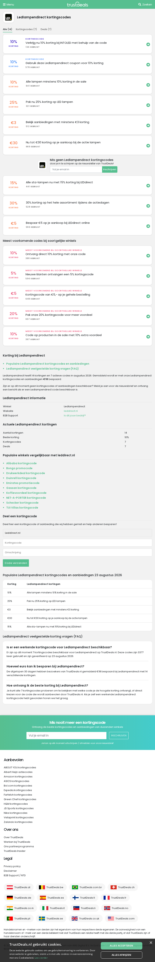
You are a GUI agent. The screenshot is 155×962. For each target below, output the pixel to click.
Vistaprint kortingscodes (19, 817)
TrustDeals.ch (126, 887)
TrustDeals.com (125, 918)
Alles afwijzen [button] (121, 955)
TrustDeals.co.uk (89, 918)
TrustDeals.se (54, 918)
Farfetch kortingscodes (18, 795)
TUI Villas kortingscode (22, 507)
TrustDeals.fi (87, 898)
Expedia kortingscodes (18, 790)
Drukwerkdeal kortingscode (25, 473)
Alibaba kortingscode (21, 463)
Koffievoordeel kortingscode (26, 493)
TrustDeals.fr (118, 898)
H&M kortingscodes (16, 804)
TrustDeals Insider (15, 851)
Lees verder (41, 957)
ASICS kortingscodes (16, 781)
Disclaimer (10, 871)
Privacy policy (12, 866)
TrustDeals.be (54, 887)
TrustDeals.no (120, 908)
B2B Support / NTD (15, 875)
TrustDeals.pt (22, 918)
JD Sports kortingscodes (19, 808)
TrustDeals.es (55, 898)
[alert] (77, 950)
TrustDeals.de (22, 898)
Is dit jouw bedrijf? (75, 415)
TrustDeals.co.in (24, 908)
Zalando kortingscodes (18, 822)
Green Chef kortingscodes (20, 799)
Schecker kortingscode (22, 503)
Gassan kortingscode (21, 488)
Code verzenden (16, 563)
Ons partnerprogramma (19, 846)
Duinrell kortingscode (21, 478)
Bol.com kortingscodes (18, 785)
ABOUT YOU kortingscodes (20, 767)
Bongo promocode (19, 468)
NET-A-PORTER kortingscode (26, 498)
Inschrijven (109, 169)
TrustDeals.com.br (91, 887)
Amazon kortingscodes (18, 776)
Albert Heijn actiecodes (18, 772)
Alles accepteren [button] (121, 945)
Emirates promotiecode (23, 483)
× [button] (150, 942)
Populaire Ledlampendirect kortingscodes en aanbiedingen (47, 364)
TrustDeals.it (57, 908)
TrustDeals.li (88, 908)
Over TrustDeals (13, 837)
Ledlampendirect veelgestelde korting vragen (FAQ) (42, 369)
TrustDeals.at (22, 887)
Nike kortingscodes (15, 813)
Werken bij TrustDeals (17, 842)
